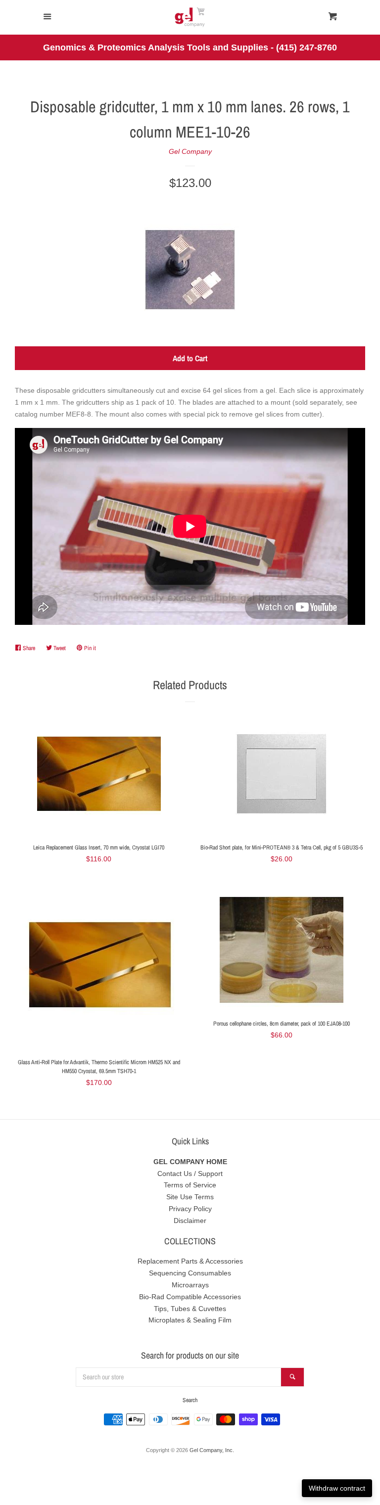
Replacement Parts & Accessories (190, 1261)
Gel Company (190, 151)
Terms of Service (190, 1185)
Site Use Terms (190, 1197)
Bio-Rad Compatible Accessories (190, 1297)
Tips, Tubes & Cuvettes (190, 1309)
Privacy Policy (190, 1209)
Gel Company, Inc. (212, 1450)
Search (190, 1400)
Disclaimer (190, 1220)
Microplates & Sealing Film (190, 1320)
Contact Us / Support (190, 1173)
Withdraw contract (337, 1488)
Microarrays (190, 1285)
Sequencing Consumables (190, 1273)
